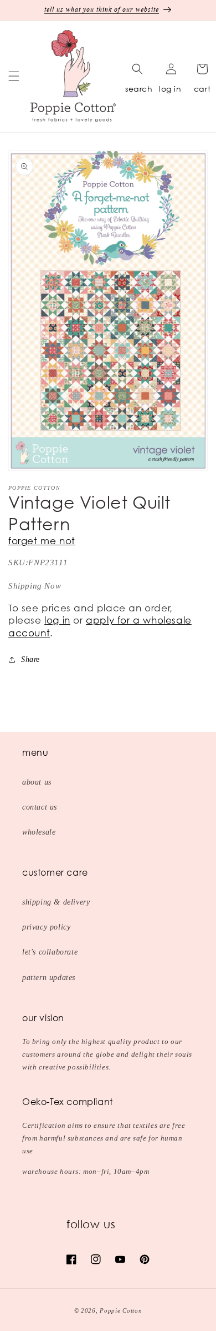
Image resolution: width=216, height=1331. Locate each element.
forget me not (41, 540)
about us (37, 782)
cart (202, 88)
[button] (14, 76)
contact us (39, 807)
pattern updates (48, 977)
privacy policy (46, 927)
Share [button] (30, 659)
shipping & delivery (56, 902)
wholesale (38, 832)
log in (170, 88)
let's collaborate (50, 952)
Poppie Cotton (121, 1310)
